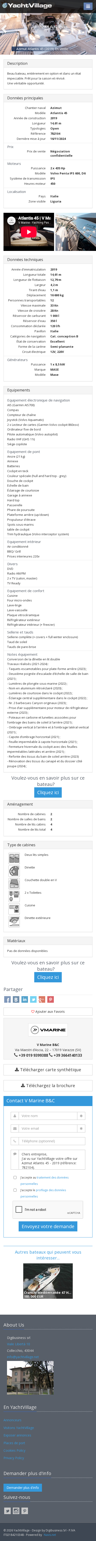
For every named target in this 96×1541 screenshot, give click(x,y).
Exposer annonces (17, 1435)
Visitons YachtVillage (18, 1427)
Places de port (14, 1443)
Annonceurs (12, 1420)
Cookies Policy (14, 1450)
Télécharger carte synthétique (50, 1069)
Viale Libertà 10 (18, 1344)
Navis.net (50, 1535)
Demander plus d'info (23, 1487)
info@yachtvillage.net (23, 1357)
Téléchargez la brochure (50, 1085)
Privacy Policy (13, 1458)
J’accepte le (43, 1193)
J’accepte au (45, 1181)
